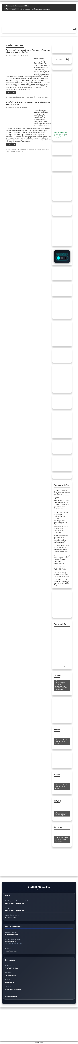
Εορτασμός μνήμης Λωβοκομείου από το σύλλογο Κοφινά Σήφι (61, 574)
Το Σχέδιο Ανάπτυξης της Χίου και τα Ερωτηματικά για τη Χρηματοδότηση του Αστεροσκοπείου (61, 539)
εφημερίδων (66, 666)
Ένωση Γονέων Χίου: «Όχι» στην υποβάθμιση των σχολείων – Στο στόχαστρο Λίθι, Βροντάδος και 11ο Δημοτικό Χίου (61, 518)
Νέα (9, 149)
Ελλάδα (10, 97)
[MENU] (74, 29)
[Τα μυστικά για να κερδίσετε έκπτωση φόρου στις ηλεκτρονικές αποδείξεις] (19, 58)
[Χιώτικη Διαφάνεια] (39, 26)
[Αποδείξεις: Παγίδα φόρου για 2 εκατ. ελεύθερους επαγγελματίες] (19, 111)
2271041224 (9, 989)
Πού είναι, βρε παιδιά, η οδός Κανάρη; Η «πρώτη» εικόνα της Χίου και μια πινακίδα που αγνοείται (61, 549)
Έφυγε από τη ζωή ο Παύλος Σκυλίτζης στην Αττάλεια (61, 813)
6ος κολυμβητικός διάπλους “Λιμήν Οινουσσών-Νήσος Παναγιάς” (61, 838)
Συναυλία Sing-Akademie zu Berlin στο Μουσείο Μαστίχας (61, 686)
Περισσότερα (11, 92)
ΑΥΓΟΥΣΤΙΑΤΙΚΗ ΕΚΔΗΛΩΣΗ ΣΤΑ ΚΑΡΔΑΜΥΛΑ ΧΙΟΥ (60, 568)
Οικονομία (21, 97)
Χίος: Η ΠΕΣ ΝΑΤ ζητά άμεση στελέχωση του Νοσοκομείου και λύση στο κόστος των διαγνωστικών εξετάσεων (61, 505)
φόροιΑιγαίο (45, 149)
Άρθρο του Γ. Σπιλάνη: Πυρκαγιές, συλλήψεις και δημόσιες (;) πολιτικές (62, 740)
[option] (62, 686)
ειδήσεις (29, 149)
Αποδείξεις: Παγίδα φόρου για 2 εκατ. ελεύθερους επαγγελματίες (28, 103)
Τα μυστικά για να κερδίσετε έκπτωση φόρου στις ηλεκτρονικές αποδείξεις (28, 51)
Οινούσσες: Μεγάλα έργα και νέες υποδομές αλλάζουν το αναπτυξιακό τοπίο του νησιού (62, 494)
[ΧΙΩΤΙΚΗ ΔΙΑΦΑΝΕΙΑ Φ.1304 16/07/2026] (62, 102)
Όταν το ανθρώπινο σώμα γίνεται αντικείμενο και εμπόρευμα (61, 529)
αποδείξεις (30, 97)
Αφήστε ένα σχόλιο (42, 97)
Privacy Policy (39, 1042)
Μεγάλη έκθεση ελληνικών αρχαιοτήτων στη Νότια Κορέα (60, 785)
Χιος (7, 151)
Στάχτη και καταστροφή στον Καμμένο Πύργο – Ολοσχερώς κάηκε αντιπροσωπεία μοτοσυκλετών (62, 559)
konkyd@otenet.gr (11, 996)
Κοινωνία (14, 97)
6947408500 (17, 989)
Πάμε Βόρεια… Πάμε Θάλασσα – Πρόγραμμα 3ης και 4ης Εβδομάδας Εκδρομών (61, 582)
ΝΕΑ (33, 149)
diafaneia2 (25, 55)
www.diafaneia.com (11, 951)
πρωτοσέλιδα (59, 666)
